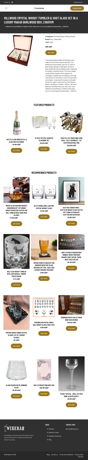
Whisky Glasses (70, 36)
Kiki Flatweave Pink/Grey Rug (44, 385)
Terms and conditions (66, 455)
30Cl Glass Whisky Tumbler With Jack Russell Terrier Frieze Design (16, 273)
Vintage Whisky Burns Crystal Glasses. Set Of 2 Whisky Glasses (16, 335)
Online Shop (77, 8)
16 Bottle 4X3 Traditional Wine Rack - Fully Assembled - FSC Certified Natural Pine (71, 140)
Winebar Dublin (54, 432)
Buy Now (51, 52)
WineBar (51, 429)
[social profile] (12, 2)
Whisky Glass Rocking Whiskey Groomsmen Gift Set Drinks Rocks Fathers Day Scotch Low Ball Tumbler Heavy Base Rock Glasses (16, 210)
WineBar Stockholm (55, 436)
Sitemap (80, 457)
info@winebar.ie (78, 2)
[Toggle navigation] (6, 8)
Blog (50, 440)
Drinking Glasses (59, 36)
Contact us (54, 455)
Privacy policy (79, 455)
